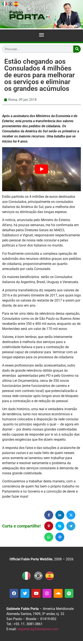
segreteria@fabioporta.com (37, 629)
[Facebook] (14, 593)
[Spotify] (69, 593)
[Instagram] (47, 593)
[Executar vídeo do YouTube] (41, 169)
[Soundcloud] (58, 593)
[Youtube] (35, 593)
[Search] (77, 49)
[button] (41, 34)
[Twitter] (24, 593)
